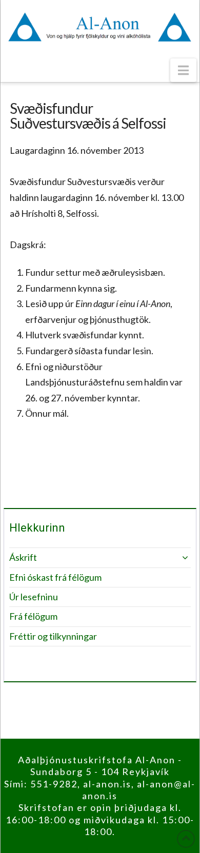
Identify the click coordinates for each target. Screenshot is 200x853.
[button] (183, 70)
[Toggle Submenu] (173, 557)
